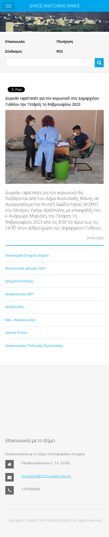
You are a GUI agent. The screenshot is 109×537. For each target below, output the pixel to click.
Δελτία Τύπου (16, 332)
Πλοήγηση (65, 41)
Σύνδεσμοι (13, 51)
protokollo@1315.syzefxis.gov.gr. (46, 476)
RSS (60, 51)
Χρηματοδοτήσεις (19, 281)
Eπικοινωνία (15, 41)
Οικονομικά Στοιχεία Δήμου (27, 255)
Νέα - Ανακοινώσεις (20, 319)
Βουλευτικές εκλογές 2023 (25, 268)
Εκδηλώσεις (14, 306)
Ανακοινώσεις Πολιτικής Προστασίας (34, 345)
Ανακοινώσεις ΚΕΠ (19, 294)
